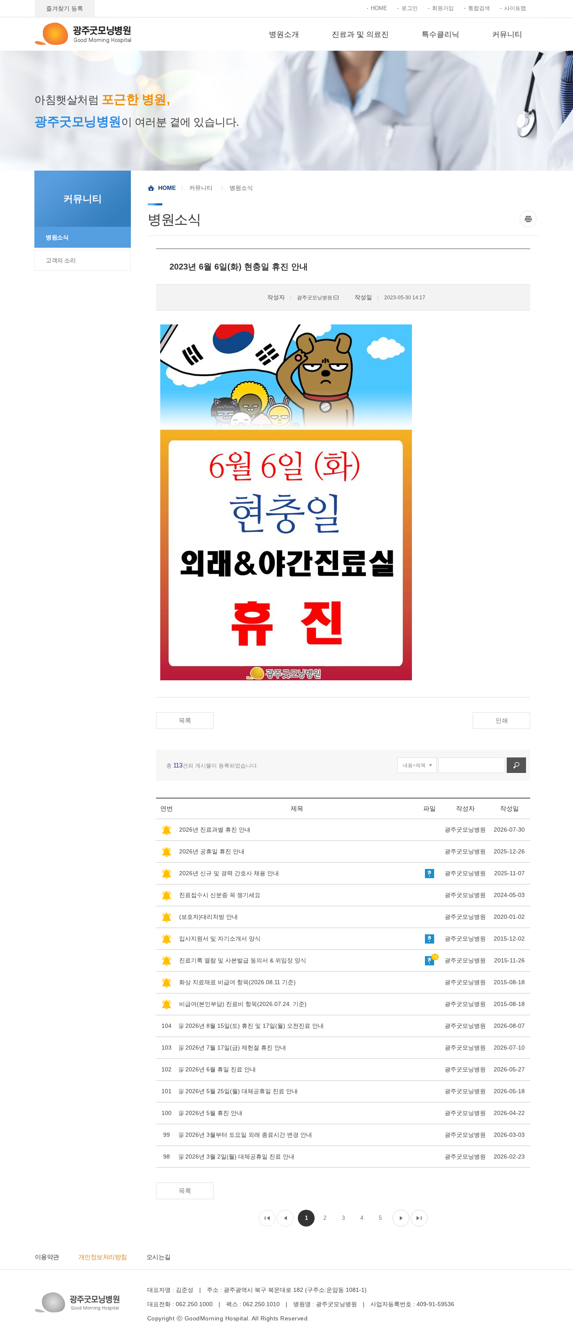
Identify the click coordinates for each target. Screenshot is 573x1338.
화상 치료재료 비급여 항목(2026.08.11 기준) (237, 982)
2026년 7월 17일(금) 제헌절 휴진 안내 (235, 1047)
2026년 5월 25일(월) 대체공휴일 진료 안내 (241, 1091)
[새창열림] (529, 218)
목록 (185, 720)
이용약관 (47, 1256)
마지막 (419, 1218)
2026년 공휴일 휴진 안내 (212, 851)
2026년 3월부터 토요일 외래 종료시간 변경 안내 (248, 1134)
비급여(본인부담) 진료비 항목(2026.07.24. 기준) (243, 1004)
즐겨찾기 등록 (64, 8)
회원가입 (443, 8)
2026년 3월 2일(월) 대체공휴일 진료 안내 (239, 1156)
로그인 (409, 8)
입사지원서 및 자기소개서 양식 (219, 938)
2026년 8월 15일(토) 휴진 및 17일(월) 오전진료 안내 (254, 1025)
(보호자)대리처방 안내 (208, 916)
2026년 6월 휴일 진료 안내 (220, 1069)
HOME (379, 8)
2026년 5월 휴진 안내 (213, 1113)
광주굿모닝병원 (83, 34)
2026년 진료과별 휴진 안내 (214, 829)
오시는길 (158, 1256)
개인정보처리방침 (102, 1256)
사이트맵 (515, 8)
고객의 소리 (61, 260)
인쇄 (501, 720)
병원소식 (57, 237)
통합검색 (479, 8)
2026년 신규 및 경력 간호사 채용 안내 (229, 873)
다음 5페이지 (401, 1218)
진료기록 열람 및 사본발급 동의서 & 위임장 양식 (242, 960)
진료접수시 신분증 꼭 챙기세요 (219, 895)
